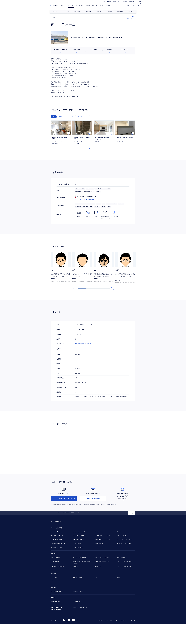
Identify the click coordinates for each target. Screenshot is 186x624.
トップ (52, 512)
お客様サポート (90, 5)
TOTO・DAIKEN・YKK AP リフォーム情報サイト (57, 608)
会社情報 (108, 5)
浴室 (73, 116)
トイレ (87, 116)
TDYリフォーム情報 (107, 1)
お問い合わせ (124, 1)
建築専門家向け (116, 1)
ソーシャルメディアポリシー (122, 620)
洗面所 (80, 116)
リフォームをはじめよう (56, 527)
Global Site (141, 1)
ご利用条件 (100, 620)
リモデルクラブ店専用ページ (80, 607)
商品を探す (56, 5)
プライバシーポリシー (109, 620)
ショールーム (79, 5)
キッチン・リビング (64, 116)
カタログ (63, 5)
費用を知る (53, 553)
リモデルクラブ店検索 (69, 512)
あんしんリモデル (55, 521)
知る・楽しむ (99, 5)
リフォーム (71, 5)
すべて (53, 116)
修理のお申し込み (132, 1)
